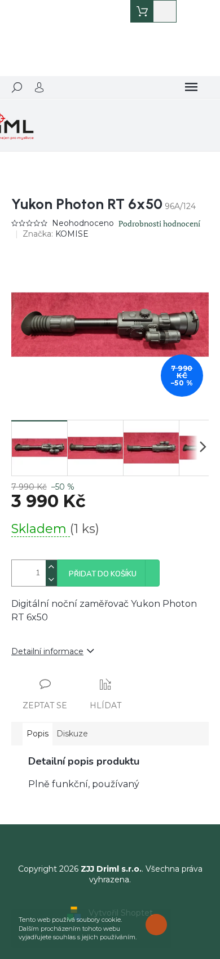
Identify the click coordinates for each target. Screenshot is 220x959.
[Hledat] (17, 87)
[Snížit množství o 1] (51, 579)
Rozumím (159, 924)
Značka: (56, 234)
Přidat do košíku (103, 574)
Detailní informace (47, 651)
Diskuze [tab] (72, 734)
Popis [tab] (38, 734)
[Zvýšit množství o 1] (51, 566)
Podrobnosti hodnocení (159, 223)
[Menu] (191, 87)
